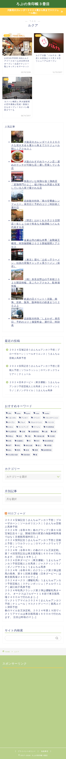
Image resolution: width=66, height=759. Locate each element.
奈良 (9, 441)
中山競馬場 (12, 431)
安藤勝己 (20, 441)
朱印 (37, 441)
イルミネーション (51, 418)
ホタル (10, 427)
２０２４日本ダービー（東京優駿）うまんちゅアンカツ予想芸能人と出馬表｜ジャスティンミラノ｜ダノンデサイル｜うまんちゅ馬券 (34, 386)
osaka (47, 413)
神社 (18, 445)
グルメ (22, 422)
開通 (36, 450)
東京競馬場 (49, 441)
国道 (20, 436)
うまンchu (12, 418)
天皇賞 (52, 436)
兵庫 (54, 431)
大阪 (29, 436)
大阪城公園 (40, 436)
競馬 (18, 450)
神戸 (9, 445)
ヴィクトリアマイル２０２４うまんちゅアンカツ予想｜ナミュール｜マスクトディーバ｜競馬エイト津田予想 (33, 603)
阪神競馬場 (47, 450)
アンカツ (24, 418)
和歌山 (10, 436)
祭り (39, 445)
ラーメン (37, 427)
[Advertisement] (33, 703)
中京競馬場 (50, 427)
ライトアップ (23, 427)
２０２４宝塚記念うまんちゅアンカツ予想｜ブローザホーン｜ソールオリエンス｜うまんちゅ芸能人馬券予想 (34, 354)
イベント (36, 418)
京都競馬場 (35, 431)
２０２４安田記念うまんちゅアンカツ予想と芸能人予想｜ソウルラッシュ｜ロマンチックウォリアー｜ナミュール (34, 370)
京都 (23, 431)
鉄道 (27, 450)
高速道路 (26, 455)
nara (37, 413)
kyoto (28, 413)
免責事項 (44, 751)
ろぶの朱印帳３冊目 (33, 4)
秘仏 (9, 450)
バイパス (50, 422)
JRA (9, 413)
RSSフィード (17, 513)
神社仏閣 (29, 445)
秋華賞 (49, 445)
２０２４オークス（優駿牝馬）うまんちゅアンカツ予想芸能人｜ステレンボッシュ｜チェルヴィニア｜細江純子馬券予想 (33, 583)
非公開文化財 (13, 455)
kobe (19, 413)
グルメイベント (36, 422)
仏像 (45, 431)
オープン (11, 422)
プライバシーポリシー (27, 751)
